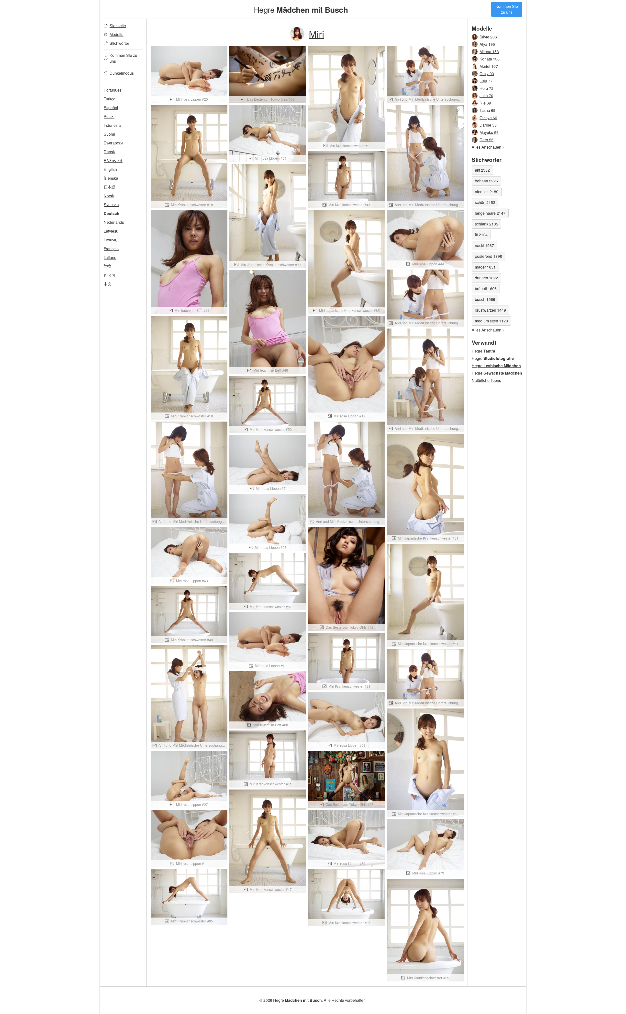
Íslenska (111, 178)
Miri (316, 33)
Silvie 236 (488, 37)
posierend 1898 (488, 256)
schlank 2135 (486, 224)
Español (111, 107)
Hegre (301, 9)
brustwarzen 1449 (490, 310)
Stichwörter (119, 43)
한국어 (109, 275)
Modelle (116, 34)
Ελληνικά (113, 160)
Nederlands (114, 222)
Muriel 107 (489, 66)
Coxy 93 (487, 73)
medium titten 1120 (491, 321)
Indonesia (112, 125)
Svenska (111, 204)
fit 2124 (481, 234)
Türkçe (109, 99)
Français (111, 248)
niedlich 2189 (486, 191)
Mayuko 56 (489, 132)
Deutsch (111, 213)
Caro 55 (486, 139)
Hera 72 (486, 88)
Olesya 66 (488, 117)
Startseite (118, 25)
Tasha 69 (487, 110)
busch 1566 (485, 299)
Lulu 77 (486, 81)
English (110, 169)
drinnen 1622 (486, 278)
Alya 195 (487, 44)
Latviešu (111, 231)
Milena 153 (489, 51)
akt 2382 (482, 170)
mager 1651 (485, 267)
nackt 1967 (484, 245)
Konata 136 (490, 59)
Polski (109, 116)
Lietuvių (110, 240)
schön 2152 (485, 202)
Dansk (109, 151)
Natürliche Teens (486, 380)
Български (113, 143)
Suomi (109, 134)
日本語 (109, 187)
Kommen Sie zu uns (506, 9)
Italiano (110, 257)
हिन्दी (107, 266)
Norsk (109, 196)
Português (113, 90)
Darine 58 (488, 125)
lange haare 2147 (490, 213)
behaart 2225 (486, 181)
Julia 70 (486, 95)
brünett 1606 (486, 288)
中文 (108, 284)
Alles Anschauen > (488, 147)
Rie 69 (485, 103)
